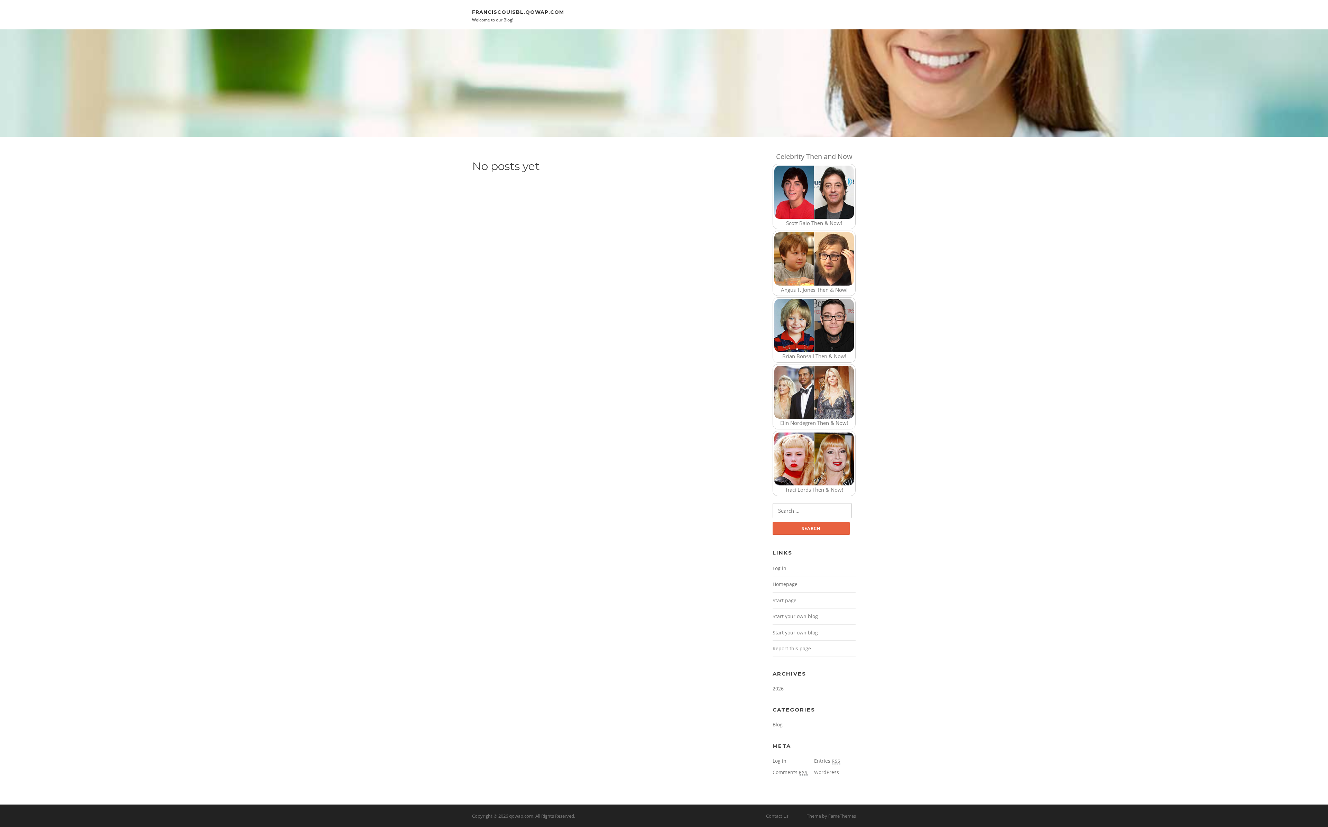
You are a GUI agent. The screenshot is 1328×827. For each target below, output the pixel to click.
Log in (779, 568)
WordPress (826, 772)
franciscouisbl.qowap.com (518, 12)
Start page (784, 600)
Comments (790, 772)
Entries (827, 761)
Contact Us (777, 816)
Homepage (785, 584)
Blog (778, 724)
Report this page (792, 648)
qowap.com (521, 816)
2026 (778, 688)
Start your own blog (795, 616)
